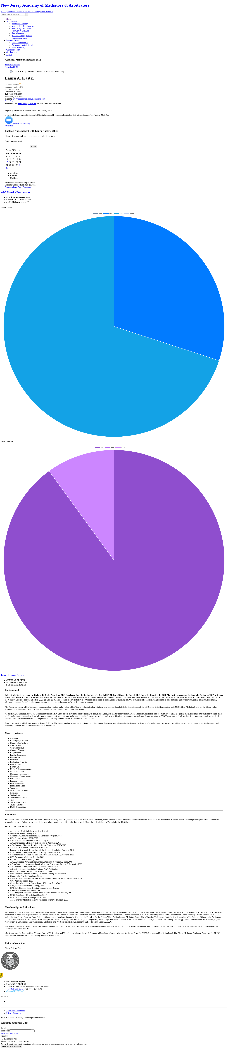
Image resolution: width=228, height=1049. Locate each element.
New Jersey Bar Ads (20, 31)
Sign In (9, 54)
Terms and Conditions (15, 1011)
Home (8, 19)
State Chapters (18, 33)
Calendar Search (13, 50)
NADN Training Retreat (22, 35)
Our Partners (11, 52)
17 (7, 162)
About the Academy (20, 24)
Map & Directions (12, 65)
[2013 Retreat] (20, 85)
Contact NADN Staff (15, 991)
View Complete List (20, 43)
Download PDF (11, 67)
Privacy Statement (13, 1013)
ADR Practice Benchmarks (15, 192)
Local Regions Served (12, 675)
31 (7, 168)
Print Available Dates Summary (18, 187)
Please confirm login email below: (15, 1041)
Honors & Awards (19, 38)
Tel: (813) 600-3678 (14, 989)
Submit (33, 147)
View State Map (18, 47)
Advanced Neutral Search (22, 45)
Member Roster (12, 40)
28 (20, 165)
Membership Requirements (23, 26)
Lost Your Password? (10, 1033)
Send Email (10, 101)
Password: (5, 1031)
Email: (3, 1028)
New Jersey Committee (21, 28)
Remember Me (10, 1039)
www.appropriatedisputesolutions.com (29, 99)
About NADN (12, 21)
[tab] (114, 192)
